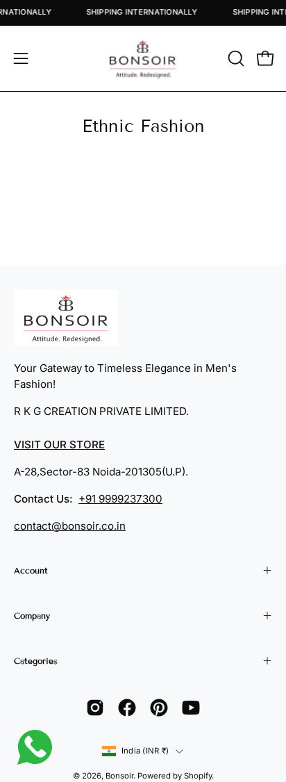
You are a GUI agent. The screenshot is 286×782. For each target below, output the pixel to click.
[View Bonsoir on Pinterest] (159, 707)
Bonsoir (119, 776)
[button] (234, 58)
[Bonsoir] (143, 58)
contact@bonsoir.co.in (70, 525)
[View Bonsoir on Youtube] (190, 707)
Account (31, 570)
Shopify (198, 776)
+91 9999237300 (120, 498)
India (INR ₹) (145, 751)
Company (32, 615)
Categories (36, 660)
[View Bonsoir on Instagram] (95, 707)
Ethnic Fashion (143, 126)
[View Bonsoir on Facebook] (127, 707)
